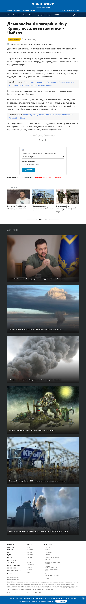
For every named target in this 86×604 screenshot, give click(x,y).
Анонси (32, 10)
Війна (9, 15)
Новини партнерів (13, 565)
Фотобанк (17, 10)
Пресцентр (25, 10)
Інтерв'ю (10, 549)
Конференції (11, 568)
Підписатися (28, 170)
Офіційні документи (14, 570)
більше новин (43, 219)
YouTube (57, 177)
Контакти (47, 549)
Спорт (48, 15)
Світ (24, 15)
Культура (40, 15)
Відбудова (30, 549)
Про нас (47, 547)
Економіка (17, 15)
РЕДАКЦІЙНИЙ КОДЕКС (52, 575)
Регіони (32, 15)
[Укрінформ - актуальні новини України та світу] (43, 4)
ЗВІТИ (47, 573)
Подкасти (10, 544)
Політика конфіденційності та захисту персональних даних (51, 568)
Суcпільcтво (30, 564)
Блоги (9, 557)
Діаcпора (29, 569)
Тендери (47, 559)
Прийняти (61, 601)
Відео (9, 555)
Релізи (9, 573)
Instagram (47, 177)
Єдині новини (49, 135)
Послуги (9, 10)
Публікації (10, 547)
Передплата (48, 552)
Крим (40, 135)
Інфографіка (11, 560)
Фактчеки (29, 557)
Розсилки (47, 578)
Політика (29, 552)
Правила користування (52, 557)
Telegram (38, 177)
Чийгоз (34, 135)
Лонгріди (10, 563)
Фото (9, 552)
